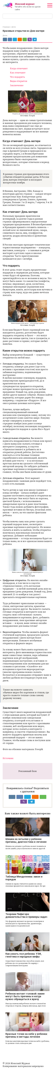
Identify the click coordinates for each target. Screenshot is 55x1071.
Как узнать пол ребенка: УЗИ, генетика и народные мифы (23, 955)
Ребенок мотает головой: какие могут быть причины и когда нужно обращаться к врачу (25, 996)
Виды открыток (18, 81)
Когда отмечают (19, 68)
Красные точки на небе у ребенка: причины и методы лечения (26, 1035)
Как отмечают (17, 72)
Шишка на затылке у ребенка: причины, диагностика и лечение (26, 840)
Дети (5, 35)
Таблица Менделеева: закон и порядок (23, 878)
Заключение (16, 85)
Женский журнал (24, 4)
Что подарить (17, 77)
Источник (8, 758)
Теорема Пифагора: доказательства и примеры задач (26, 915)
